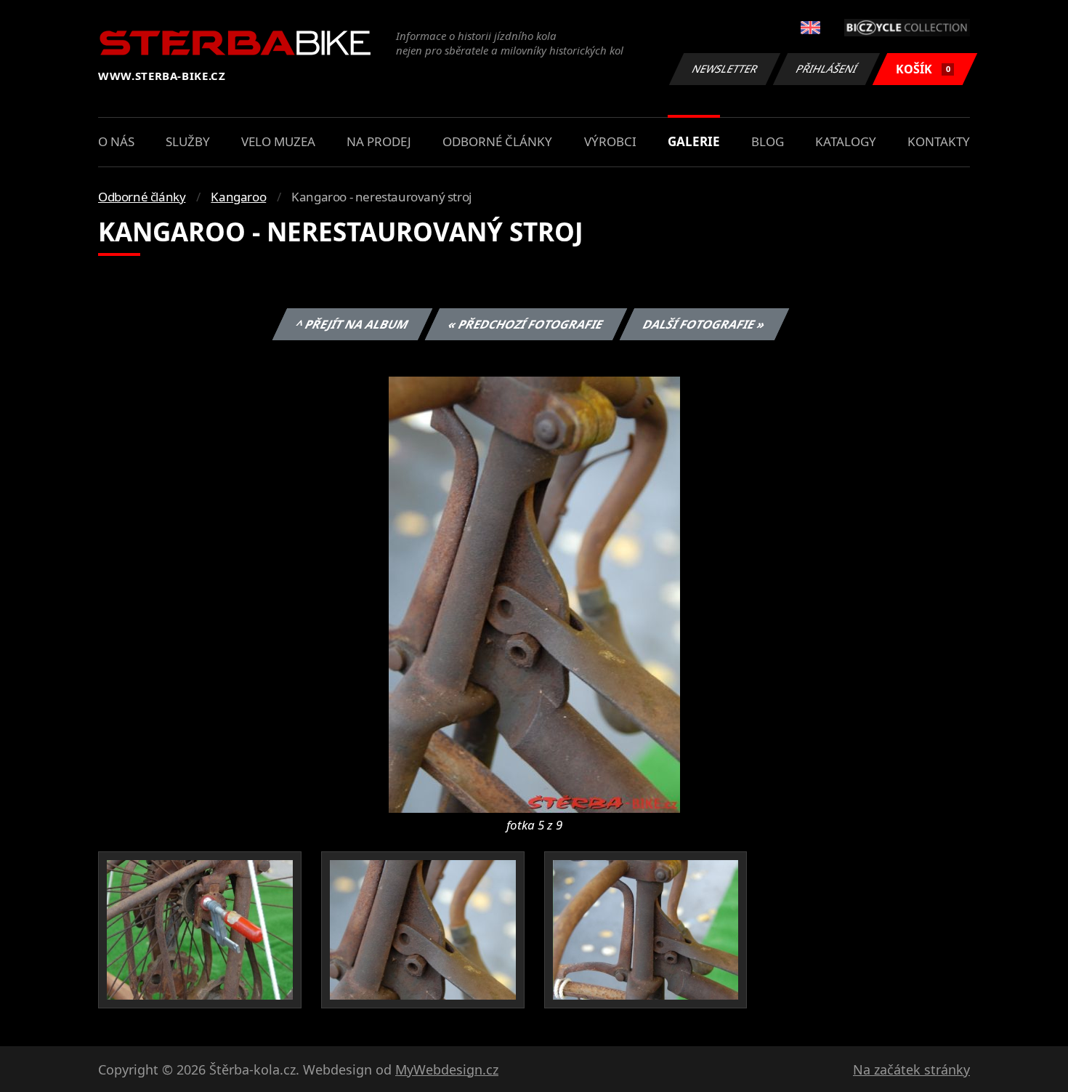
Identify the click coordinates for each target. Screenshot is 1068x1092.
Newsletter (725, 69)
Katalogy (845, 141)
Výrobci (610, 141)
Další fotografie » (703, 324)
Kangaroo (238, 196)
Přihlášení (826, 69)
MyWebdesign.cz (446, 1069)
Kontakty (938, 141)
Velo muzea (278, 141)
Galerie (694, 141)
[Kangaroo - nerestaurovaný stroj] (534, 593)
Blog (767, 141)
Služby (188, 141)
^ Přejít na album (351, 324)
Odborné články (497, 141)
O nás (116, 141)
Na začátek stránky (911, 1069)
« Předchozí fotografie (525, 324)
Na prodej (379, 141)
